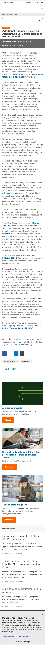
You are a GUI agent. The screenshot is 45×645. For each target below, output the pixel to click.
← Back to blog (9, 369)
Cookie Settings (23, 642)
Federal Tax (6, 27)
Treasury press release (14, 193)
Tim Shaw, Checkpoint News (12, 41)
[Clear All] (35, 20)
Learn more (9, 467)
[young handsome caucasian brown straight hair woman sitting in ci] (22, 488)
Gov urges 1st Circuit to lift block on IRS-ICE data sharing (22, 537)
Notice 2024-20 (11, 233)
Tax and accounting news (14, 504)
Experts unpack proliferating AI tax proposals (22, 590)
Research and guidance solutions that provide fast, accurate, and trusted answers (21, 455)
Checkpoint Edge (10, 361)
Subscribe (9, 520)
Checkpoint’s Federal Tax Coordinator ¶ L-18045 (21, 326)
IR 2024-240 (18, 77)
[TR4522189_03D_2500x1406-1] (22, 393)
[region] (22, 628)
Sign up (8, 420)
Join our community (12, 407)
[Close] (42, 614)
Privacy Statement (23, 636)
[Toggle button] (41, 8)
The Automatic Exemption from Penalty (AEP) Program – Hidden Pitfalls (21, 564)
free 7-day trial (20, 344)
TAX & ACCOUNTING (9, 14)
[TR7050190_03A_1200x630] (22, 438)
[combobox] (22, 20)
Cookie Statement (9, 636)
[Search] (40, 20)
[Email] (22, 353)
